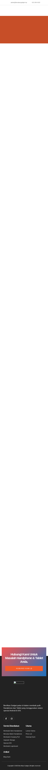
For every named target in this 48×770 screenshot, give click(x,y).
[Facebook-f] (6, 718)
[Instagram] (11, 718)
